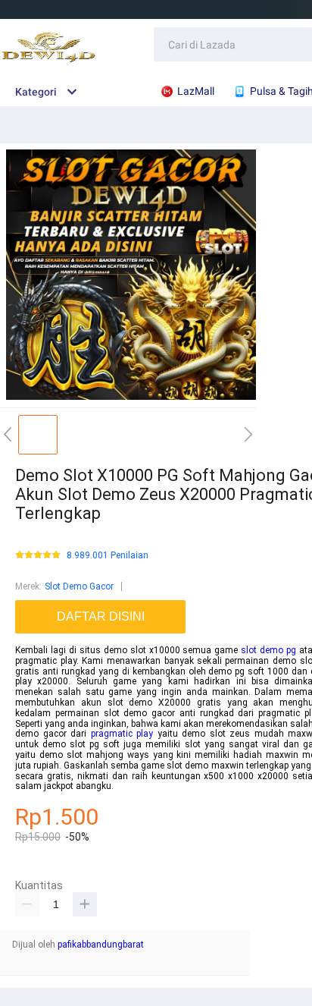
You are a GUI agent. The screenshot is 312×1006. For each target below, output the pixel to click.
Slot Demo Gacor (79, 586)
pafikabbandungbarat (101, 944)
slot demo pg (268, 650)
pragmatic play (122, 733)
